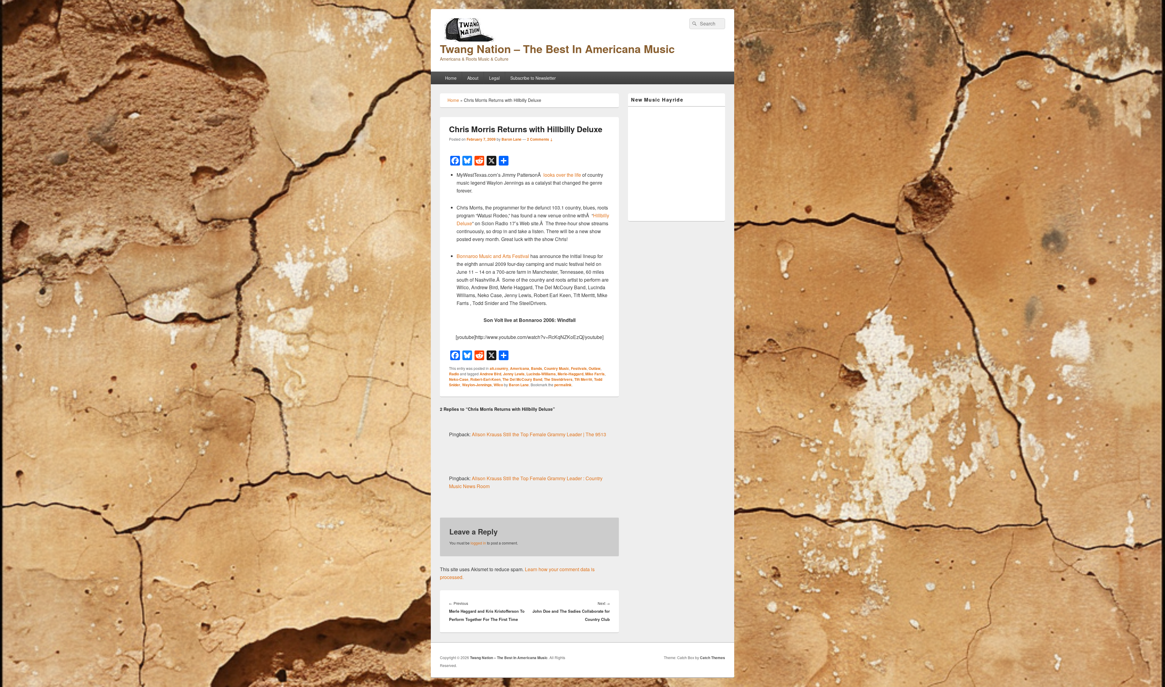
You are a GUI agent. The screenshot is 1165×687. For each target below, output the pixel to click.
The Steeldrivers (558, 379)
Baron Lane (511, 139)
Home (451, 78)
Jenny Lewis (514, 374)
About (472, 78)
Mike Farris (595, 374)
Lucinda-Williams (541, 374)
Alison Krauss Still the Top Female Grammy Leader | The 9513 (539, 434)
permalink (563, 384)
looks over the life (562, 174)
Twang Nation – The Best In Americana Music (557, 48)
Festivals (579, 368)
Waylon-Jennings (477, 384)
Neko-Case (458, 379)
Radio (454, 374)
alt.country (499, 368)
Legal (494, 78)
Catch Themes (712, 657)
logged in (478, 542)
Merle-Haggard (570, 374)
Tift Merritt (583, 379)
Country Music (556, 368)
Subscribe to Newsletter (533, 78)
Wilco (498, 384)
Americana (519, 368)
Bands (536, 368)
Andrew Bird (490, 374)
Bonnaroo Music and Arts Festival (493, 256)
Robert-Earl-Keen (485, 379)
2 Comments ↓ (540, 139)
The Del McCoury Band (522, 379)
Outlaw (594, 368)
